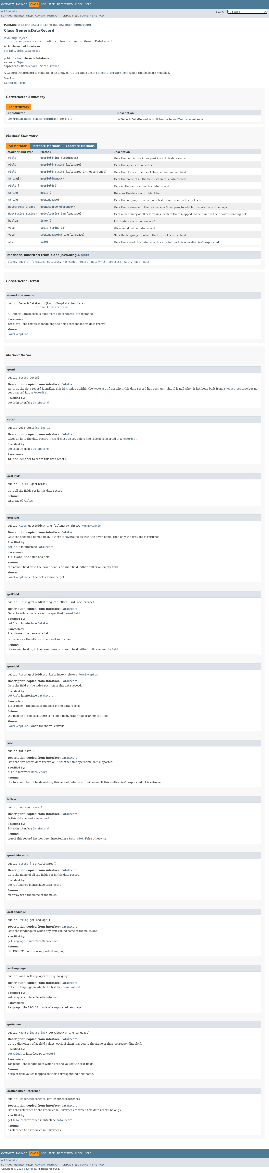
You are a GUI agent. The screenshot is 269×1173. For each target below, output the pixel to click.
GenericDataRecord (21, 118)
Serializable (13, 50)
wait (127, 261)
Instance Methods (46, 145)
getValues (47, 213)
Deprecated (65, 4)
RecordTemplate (47, 118)
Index (79, 4)
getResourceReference (56, 206)
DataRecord (32, 50)
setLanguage (49, 234)
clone (12, 261)
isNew (44, 220)
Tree (52, 4)
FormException (57, 307)
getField (46, 157)
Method (52, 15)
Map (10, 213)
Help (88, 4)
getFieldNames (50, 178)
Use (43, 4)
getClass (53, 261)
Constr (40, 15)
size (43, 241)
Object (21, 62)
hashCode (69, 261)
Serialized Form (15, 82)
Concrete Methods (80, 145)
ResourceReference (21, 206)
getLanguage (49, 199)
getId (44, 192)
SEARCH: (221, 11)
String (59, 164)
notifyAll (98, 261)
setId (44, 227)
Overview (7, 4)
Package (21, 4)
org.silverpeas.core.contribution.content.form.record (54, 24)
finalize (37, 261)
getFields (47, 185)
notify (83, 261)
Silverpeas (30, 1168)
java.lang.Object (15, 38)
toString (115, 261)
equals (23, 261)
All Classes (9, 11)
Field (12, 157)
